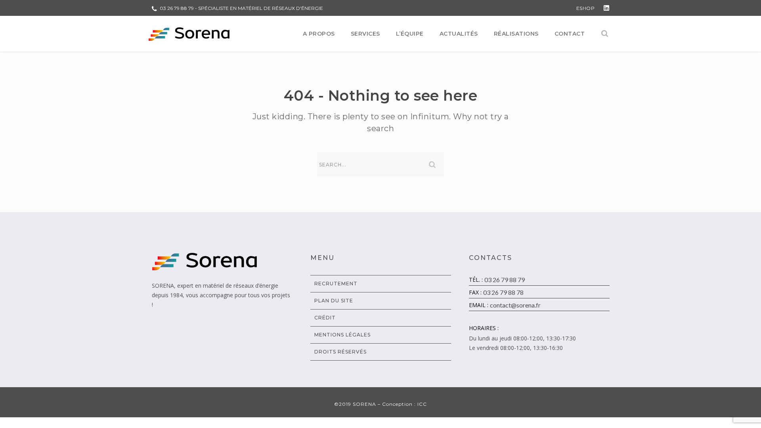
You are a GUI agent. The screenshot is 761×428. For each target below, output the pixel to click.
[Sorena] (189, 34)
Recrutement (336, 284)
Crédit (325, 318)
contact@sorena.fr (515, 305)
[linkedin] (606, 8)
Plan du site (333, 301)
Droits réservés (340, 352)
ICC (422, 404)
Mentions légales (342, 335)
